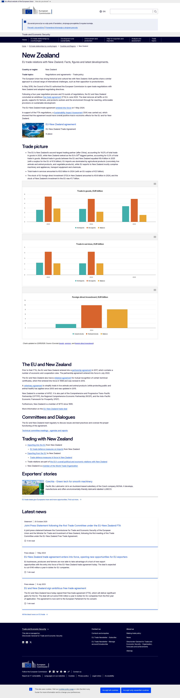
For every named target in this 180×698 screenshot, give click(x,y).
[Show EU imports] (79, 228)
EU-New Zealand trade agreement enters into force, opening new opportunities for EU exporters (75, 557)
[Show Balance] (101, 228)
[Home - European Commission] (39, 10)
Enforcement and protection (91, 40)
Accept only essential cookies (136, 690)
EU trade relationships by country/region (40, 40)
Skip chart (59, 183)
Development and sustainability (67, 40)
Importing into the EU (37, 445)
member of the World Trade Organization (60, 466)
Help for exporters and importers (115, 40)
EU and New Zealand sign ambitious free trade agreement (55, 588)
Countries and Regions (68, 46)
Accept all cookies (110, 690)
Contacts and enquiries (100, 633)
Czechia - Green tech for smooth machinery (69, 481)
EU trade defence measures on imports (46, 449)
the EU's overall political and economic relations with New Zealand (78, 462)
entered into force (63, 108)
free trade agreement (52, 97)
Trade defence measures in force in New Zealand (51, 457)
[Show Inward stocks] (78, 334)
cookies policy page (66, 689)
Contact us (77, 672)
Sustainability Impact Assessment (68, 112)
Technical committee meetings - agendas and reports (45, 430)
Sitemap (129, 651)
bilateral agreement (63, 378)
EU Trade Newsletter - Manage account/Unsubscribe (103, 643)
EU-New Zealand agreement (61, 124)
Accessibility (109, 676)
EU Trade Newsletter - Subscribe (104, 637)
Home (24, 40)
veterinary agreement (33, 386)
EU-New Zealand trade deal (55, 409)
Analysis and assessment (136, 40)
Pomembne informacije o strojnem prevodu (61, 28)
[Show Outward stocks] (92, 334)
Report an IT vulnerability (31, 676)
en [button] (104, 11)
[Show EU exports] (91, 228)
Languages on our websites (54, 676)
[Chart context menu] (155, 184)
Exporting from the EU (37, 453)
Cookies (71, 676)
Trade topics (154, 40)
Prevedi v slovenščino (36, 28)
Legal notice (96, 676)
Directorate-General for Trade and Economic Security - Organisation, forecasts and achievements (139, 644)
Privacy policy (83, 676)
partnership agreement (81, 370)
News (128, 637)
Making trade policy (133, 633)
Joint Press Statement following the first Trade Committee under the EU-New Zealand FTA (72, 525)
